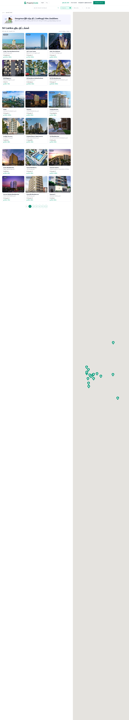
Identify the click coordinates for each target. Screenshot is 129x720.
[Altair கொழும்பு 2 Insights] (13, 99)
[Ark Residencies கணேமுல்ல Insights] (60, 126)
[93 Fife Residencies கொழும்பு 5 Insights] (60, 68)
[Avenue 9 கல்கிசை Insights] (60, 184)
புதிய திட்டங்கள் (65, 2)
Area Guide (74, 2)
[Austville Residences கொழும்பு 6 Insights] (36, 184)
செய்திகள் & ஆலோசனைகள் (85, 2)
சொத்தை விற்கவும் (99, 2)
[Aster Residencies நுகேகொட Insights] (13, 157)
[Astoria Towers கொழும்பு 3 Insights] (60, 157)
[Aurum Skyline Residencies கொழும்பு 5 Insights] (13, 184)
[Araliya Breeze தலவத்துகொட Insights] (60, 99)
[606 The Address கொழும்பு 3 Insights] (60, 41)
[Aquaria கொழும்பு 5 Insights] (36, 99)
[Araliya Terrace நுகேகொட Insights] (13, 126)
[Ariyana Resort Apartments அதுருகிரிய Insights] (36, 126)
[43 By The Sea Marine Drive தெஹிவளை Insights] (13, 41)
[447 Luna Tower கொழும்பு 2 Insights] (36, 41)
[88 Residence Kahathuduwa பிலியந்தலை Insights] (36, 68)
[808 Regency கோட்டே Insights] (13, 68)
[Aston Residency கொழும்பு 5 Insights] (36, 157)
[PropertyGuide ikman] (27, 2)
